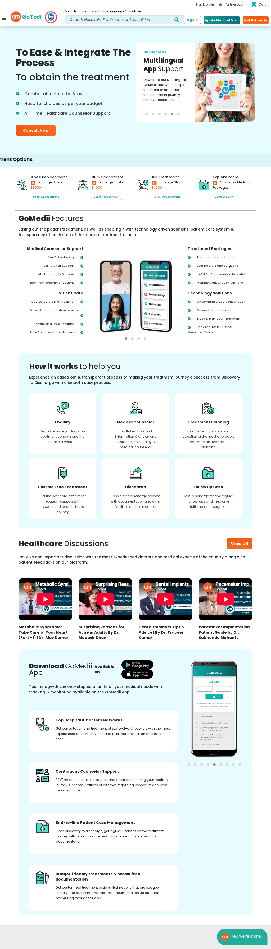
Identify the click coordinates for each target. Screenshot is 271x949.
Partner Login (235, 4)
